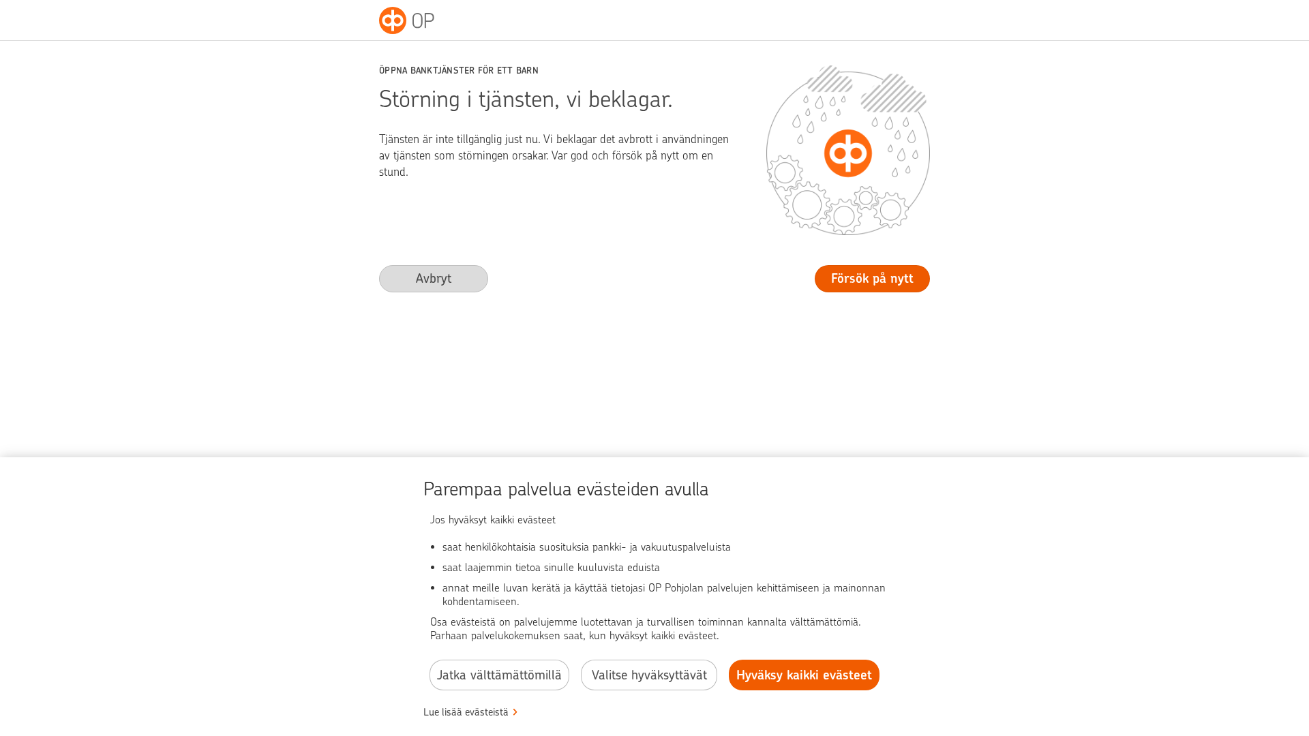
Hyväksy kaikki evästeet (804, 675)
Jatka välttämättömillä (499, 675)
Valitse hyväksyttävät (649, 675)
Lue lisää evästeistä (466, 712)
